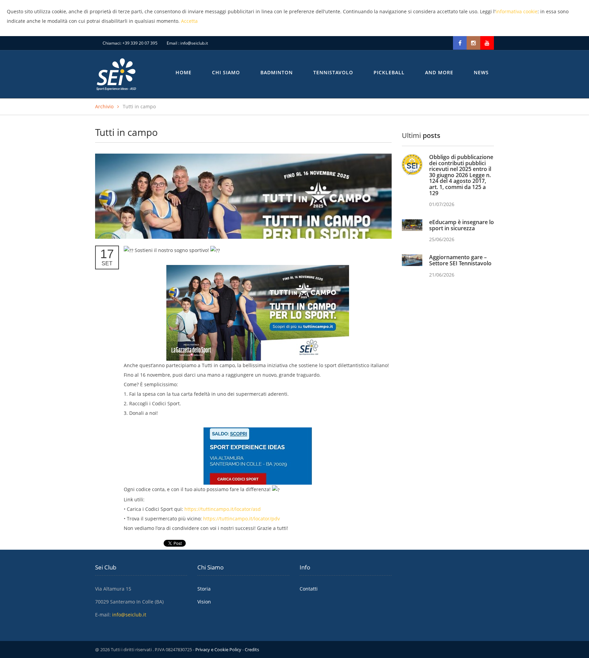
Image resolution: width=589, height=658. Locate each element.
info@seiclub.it (194, 43)
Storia (204, 588)
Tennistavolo (333, 72)
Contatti (309, 588)
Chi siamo (226, 72)
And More (439, 72)
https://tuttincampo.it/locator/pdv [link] (241, 518)
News (481, 72)
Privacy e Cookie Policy (218, 649)
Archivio (104, 106)
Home (184, 72)
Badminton (276, 72)
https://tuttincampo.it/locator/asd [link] (222, 509)
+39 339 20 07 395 (139, 43)
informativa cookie (517, 11)
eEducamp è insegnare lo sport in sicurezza (461, 225)
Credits (252, 649)
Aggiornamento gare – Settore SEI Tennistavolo (460, 260)
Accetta (189, 21)
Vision (204, 601)
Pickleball (389, 72)
